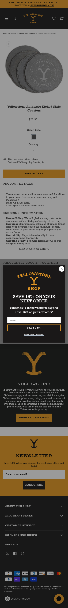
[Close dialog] (61, 268)
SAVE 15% (34, 327)
